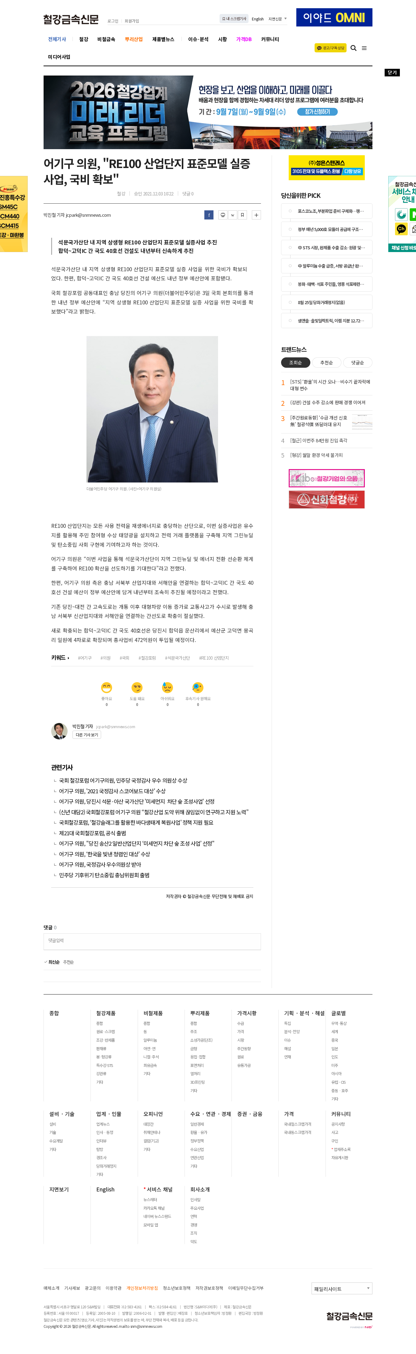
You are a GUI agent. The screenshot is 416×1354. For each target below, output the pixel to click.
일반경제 (197, 1124)
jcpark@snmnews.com (115, 726)
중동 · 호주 (339, 1090)
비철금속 (106, 39)
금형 (193, 1048)
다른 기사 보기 (87, 735)
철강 (83, 39)
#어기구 (84, 657)
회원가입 (132, 21)
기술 (52, 1132)
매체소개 (51, 1288)
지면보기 (59, 1189)
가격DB (244, 39)
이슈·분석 (198, 39)
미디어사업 (59, 56)
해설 (287, 1048)
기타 (99, 1082)
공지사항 (338, 1124)
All (94, 1326)
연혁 (193, 1216)
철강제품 (106, 1013)
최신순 (53, 962)
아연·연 (149, 1048)
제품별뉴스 (163, 39)
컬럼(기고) (151, 1140)
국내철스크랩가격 (297, 1124)
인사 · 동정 (104, 1132)
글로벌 (338, 1013)
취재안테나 (151, 1132)
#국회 (124, 657)
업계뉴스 (103, 1124)
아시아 (336, 1073)
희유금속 (150, 1065)
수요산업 (197, 1149)
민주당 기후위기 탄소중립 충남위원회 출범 (104, 875)
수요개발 (56, 1140)
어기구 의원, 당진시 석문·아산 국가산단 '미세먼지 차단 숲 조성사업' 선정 (136, 801)
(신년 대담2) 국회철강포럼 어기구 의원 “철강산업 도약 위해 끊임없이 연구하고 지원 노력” (153, 812)
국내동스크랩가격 (297, 1132)
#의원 (105, 657)
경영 (193, 1224)
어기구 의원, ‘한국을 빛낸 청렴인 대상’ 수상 (104, 854)
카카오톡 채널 (153, 1208)
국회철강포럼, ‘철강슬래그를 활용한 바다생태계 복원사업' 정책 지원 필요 (136, 822)
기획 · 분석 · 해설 (304, 1013)
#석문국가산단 (177, 657)
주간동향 (244, 1048)
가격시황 (247, 1013)
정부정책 (197, 1140)
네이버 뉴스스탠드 (157, 1216)
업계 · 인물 (109, 1113)
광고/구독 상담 (333, 47)
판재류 (101, 1048)
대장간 (148, 1124)
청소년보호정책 (177, 1288)
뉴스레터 (150, 1199)
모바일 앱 (150, 1224)
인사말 (195, 1199)
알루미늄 (150, 1040)
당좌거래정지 (106, 1166)
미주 (334, 1065)
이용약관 (114, 1288)
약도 (193, 1241)
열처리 (195, 1073)
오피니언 (153, 1113)
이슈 (287, 1040)
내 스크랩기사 (236, 18)
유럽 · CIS (338, 1082)
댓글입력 (55, 940)
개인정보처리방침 (142, 1288)
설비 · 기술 (62, 1113)
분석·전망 (291, 1031)
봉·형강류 (103, 1056)
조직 (193, 1233)
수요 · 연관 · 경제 (210, 1113)
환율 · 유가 (198, 1132)
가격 (240, 1031)
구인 (334, 1140)
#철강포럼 (147, 657)
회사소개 (200, 1189)
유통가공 (244, 1065)
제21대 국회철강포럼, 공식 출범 (92, 833)
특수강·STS (104, 1065)
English (258, 18)
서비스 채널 (160, 1189)
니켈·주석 (151, 1056)
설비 (52, 1124)
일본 (334, 1048)
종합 (54, 1013)
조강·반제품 (105, 1040)
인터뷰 (101, 1140)
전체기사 (57, 39)
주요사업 (197, 1208)
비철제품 (153, 1013)
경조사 (101, 1157)
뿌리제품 (200, 1013)
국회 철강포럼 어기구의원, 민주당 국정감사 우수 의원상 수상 (123, 780)
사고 (334, 1132)
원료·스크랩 (105, 1031)
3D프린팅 (197, 1082)
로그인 (113, 21)
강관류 (101, 1073)
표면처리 (197, 1065)
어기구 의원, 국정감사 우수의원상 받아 (100, 864)
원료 (240, 1056)
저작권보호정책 (209, 1288)
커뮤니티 (270, 39)
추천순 (68, 962)
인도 (334, 1056)
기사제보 (72, 1288)
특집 (287, 1023)
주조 (193, 1031)
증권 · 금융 (250, 1113)
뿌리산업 (134, 39)
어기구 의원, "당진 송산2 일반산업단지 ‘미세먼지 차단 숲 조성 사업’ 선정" (136, 843)
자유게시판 (339, 1157)
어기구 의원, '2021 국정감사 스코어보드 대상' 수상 (112, 791)
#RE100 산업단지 (214, 657)
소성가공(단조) (201, 1040)
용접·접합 (198, 1056)
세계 (334, 1031)
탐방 (99, 1149)
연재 (287, 1056)
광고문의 (93, 1288)
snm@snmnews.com (146, 1326)
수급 (240, 1023)
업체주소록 (342, 1149)
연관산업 (197, 1157)
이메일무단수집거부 (246, 1288)
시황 (222, 39)
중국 (334, 1040)
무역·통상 (339, 1023)
